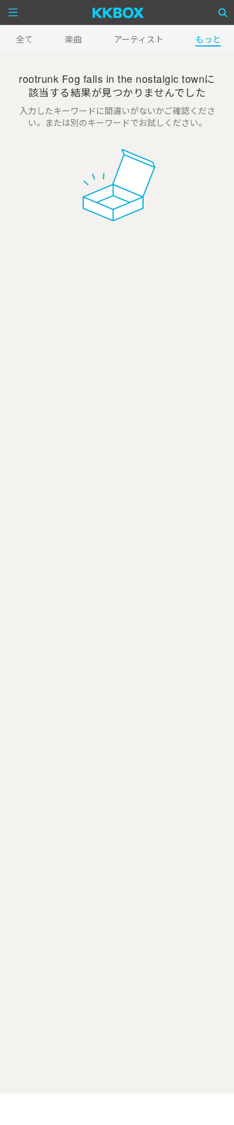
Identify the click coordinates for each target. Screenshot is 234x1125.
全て (24, 39)
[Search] (223, 12)
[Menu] (13, 12)
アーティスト (139, 39)
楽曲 (73, 39)
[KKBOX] (118, 12)
